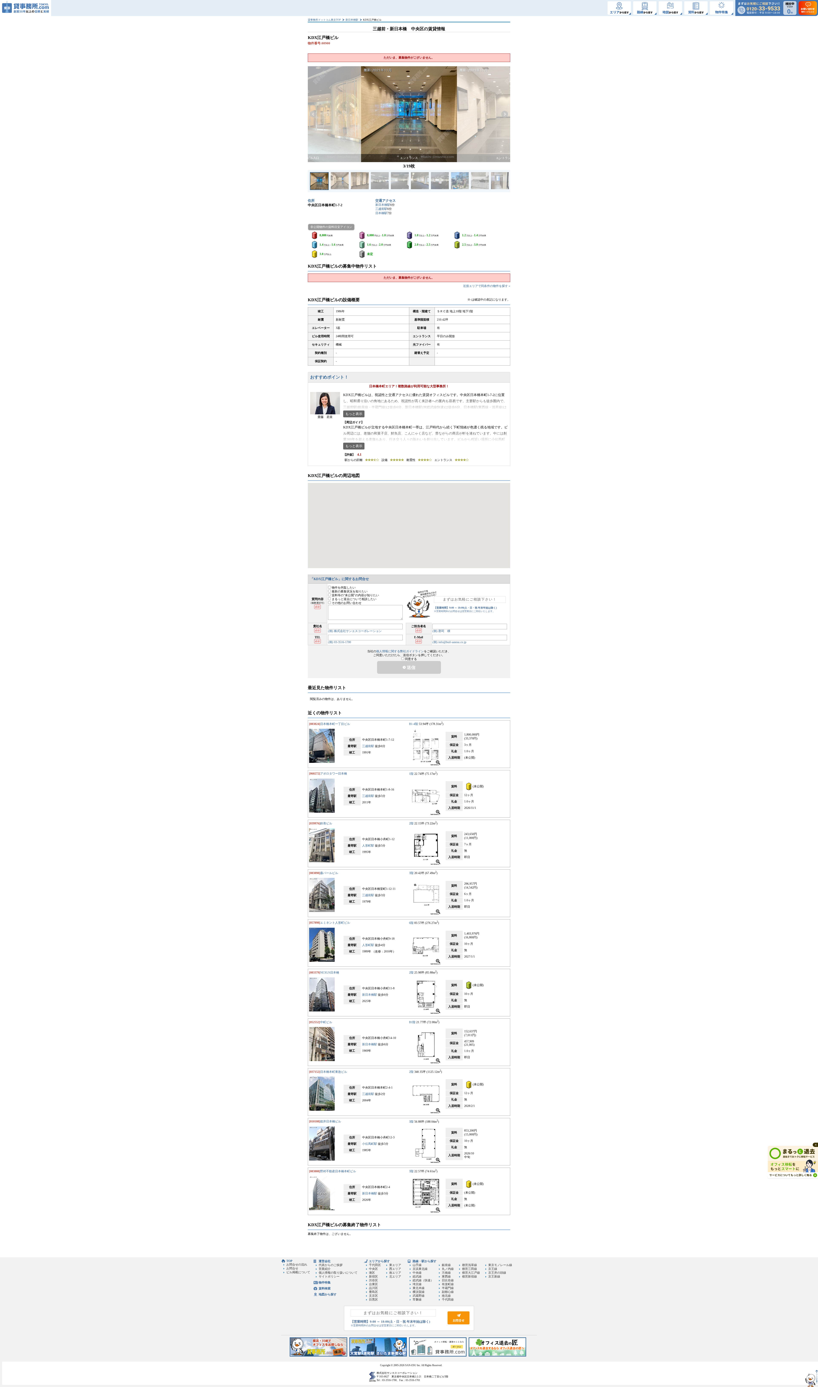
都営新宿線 (469, 1276)
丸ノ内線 (448, 1268)
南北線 (446, 1295)
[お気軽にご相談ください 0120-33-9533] (758, 8)
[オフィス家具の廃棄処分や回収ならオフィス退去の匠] (497, 1355)
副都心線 (448, 1291)
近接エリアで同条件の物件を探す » (486, 286)
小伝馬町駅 (369, 1143)
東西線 (446, 1276)
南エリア (395, 1272)
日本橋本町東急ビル (333, 1071)
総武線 (417, 1276)
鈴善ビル (326, 823)
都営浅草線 (469, 1265)
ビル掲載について (298, 1272)
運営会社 (325, 1261)
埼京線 (417, 1284)
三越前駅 (381, 208)
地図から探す (328, 1294)
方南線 (446, 1272)
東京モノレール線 (500, 1265)
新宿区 (373, 1276)
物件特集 (325, 1282)
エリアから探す (379, 1261)
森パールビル (329, 873)
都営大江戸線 (471, 1272)
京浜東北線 (420, 1268)
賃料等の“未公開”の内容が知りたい (355, 595)
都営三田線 (469, 1268)
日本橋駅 (381, 213)
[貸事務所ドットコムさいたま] (378, 1355)
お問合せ (292, 1268)
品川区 (373, 1288)
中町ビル (326, 1022)
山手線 (417, 1265)
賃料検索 (325, 1288)
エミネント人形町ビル (335, 922)
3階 (411, 873)
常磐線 (417, 1299)
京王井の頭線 (497, 1272)
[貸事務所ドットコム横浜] (318, 1355)
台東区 (373, 1284)
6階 (411, 922)
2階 (411, 823)
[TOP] (25, 8)
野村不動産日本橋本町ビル (338, 1171)
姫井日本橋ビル (330, 1121)
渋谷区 (373, 1280)
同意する (410, 659)
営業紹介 (325, 1268)
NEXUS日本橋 (329, 972)
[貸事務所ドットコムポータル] (438, 1355)
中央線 (417, 1272)
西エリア (395, 1268)
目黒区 (373, 1299)
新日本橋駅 (352, 19)
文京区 (373, 1295)
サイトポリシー (329, 1276)
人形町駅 (368, 845)
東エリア (395, 1265)
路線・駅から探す (424, 1261)
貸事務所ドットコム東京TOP (324, 19)
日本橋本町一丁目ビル (335, 724)
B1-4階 (413, 724)
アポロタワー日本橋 (333, 773)
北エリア (395, 1276)
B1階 (412, 1022)
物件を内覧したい (343, 587)
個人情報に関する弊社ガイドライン (400, 651)
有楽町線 (448, 1284)
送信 (410, 667)
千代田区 (375, 1265)
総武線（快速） (423, 1280)
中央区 (373, 1268)
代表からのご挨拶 (331, 1265)
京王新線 (494, 1276)
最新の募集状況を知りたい (349, 591)
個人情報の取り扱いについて (338, 1272)
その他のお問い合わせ (346, 603)
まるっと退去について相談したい (353, 599)
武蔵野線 (419, 1295)
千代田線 (448, 1299)
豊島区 (373, 1291)
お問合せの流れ (296, 1264)
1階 (411, 773)
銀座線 (446, 1265)
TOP (289, 1261)
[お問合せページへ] (458, 1323)
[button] (313, 114)
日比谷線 (448, 1280)
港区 (372, 1272)
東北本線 (419, 1288)
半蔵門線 (448, 1288)
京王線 (492, 1268)
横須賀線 (419, 1291)
